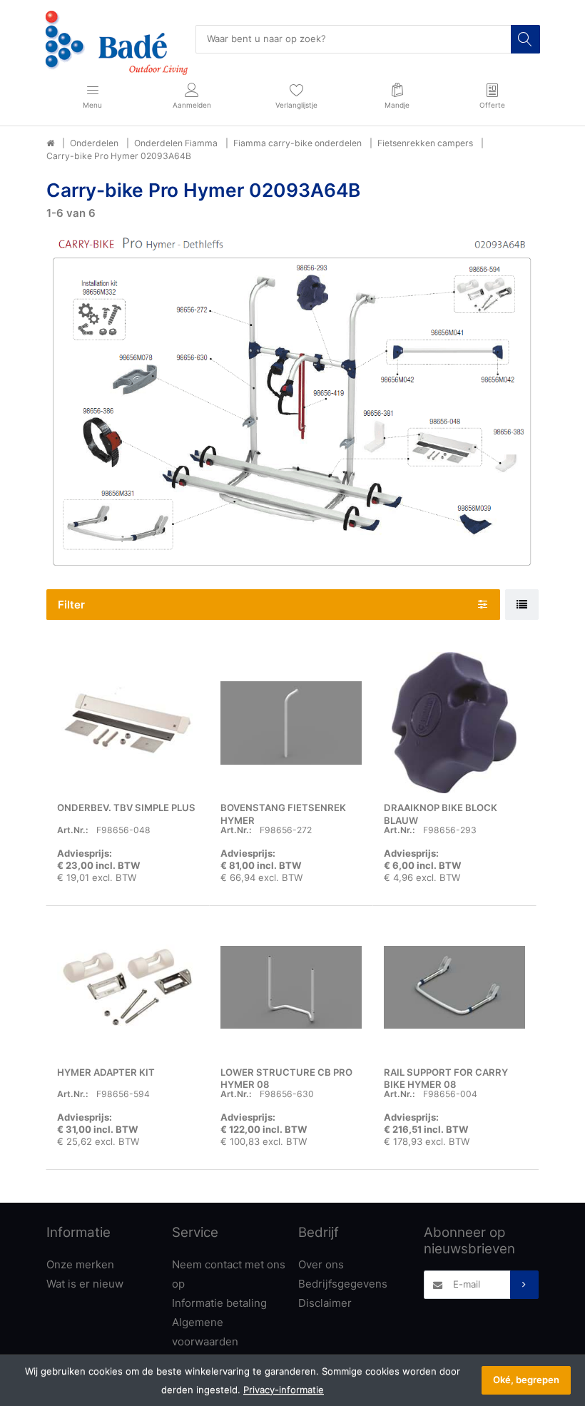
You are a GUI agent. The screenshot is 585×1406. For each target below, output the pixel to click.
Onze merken (80, 1264)
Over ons (321, 1264)
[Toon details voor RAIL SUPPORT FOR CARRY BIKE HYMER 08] (454, 987)
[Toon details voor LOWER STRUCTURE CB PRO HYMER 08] (291, 987)
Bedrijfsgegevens (342, 1283)
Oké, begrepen (526, 1379)
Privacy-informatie (283, 1389)
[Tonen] (522, 604)
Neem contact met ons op (228, 1274)
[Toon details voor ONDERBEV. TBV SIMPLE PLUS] (127, 722)
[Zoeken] (525, 39)
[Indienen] (524, 1284)
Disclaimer (325, 1303)
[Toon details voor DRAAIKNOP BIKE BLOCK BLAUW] (454, 722)
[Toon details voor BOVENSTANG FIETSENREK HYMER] (291, 722)
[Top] (50, 143)
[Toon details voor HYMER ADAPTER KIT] (127, 987)
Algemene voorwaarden (205, 1331)
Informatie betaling (219, 1303)
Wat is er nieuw (84, 1283)
